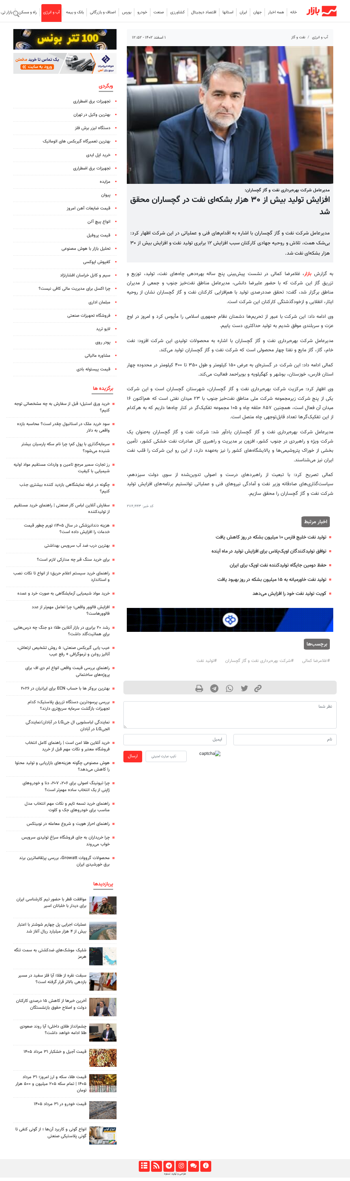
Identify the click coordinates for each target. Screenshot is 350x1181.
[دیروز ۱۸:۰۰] (103, 1032)
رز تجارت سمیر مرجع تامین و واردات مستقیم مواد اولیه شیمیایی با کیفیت (62, 468)
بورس (126, 12)
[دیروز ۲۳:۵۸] (103, 956)
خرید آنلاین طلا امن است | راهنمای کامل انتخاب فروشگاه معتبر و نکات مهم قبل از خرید (67, 746)
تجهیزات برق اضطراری (91, 101)
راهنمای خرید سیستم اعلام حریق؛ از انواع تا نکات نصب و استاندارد (61, 576)
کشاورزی (177, 12)
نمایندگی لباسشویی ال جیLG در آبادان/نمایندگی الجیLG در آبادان (68, 725)
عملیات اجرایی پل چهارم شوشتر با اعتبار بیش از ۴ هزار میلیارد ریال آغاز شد (51, 928)
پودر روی (102, 342)
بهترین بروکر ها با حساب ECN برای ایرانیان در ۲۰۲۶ (65, 688)
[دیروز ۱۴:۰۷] (103, 1083)
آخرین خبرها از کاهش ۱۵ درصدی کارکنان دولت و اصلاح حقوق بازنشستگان (51, 1004)
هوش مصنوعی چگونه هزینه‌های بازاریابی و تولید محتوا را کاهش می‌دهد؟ (62, 766)
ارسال (133, 756)
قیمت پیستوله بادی (93, 369)
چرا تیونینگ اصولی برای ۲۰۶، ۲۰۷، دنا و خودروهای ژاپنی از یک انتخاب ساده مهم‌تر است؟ (66, 786)
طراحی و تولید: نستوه (175, 1174)
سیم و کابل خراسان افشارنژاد (85, 275)
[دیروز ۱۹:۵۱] (103, 1007)
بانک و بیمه (75, 12)
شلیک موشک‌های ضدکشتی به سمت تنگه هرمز (50, 953)
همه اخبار (276, 12)
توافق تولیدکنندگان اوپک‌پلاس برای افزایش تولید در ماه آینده (269, 551)
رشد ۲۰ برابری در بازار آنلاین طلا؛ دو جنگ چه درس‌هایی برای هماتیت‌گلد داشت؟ (62, 631)
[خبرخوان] (156, 1166)
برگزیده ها (103, 388)
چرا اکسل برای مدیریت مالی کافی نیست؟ (74, 288)
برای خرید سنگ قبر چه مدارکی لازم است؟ (73, 559)
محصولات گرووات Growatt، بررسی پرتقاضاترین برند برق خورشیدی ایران (64, 861)
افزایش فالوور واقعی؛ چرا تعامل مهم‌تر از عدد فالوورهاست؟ (71, 610)
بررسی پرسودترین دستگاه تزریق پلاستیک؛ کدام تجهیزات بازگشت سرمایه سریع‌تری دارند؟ (69, 705)
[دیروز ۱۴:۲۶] (103, 905)
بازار (307, 274)
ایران (243, 12)
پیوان (105, 195)
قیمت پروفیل (98, 235)
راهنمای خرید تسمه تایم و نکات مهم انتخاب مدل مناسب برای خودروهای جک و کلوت (67, 807)
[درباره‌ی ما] (205, 1166)
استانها (228, 12)
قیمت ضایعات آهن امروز (88, 208)
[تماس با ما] (193, 1166)
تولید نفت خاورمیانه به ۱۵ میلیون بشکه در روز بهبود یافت (271, 580)
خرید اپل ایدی (98, 155)
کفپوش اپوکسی (96, 262)
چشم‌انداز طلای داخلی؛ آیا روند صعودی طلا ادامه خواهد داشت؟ (53, 1029)
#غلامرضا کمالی (316, 660)
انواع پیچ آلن (99, 221)
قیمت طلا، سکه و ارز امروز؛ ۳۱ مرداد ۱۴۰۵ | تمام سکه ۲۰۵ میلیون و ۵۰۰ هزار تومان (50, 1084)
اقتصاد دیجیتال (203, 12)
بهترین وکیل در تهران (91, 114)
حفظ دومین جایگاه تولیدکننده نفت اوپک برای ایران (278, 565)
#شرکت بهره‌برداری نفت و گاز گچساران (259, 660)
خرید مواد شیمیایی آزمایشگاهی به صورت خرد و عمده (63, 593)
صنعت (158, 12)
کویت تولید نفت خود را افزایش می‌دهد (289, 594)
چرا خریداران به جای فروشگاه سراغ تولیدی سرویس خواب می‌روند (66, 840)
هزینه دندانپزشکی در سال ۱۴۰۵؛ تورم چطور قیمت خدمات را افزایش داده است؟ (67, 528)
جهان (257, 12)
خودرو (142, 12)
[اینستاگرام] (181, 1166)
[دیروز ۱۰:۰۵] (103, 1110)
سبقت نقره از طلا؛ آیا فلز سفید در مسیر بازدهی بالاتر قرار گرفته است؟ (52, 979)
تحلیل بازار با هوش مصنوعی (86, 248)
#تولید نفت (207, 660)
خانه (293, 12)
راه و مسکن (27, 12)
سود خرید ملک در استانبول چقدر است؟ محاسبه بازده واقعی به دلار (63, 427)
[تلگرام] (168, 1166)
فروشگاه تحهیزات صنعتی (88, 315)
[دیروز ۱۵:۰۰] (103, 982)
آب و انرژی (51, 12)
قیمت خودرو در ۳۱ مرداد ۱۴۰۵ (60, 1104)
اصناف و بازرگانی (103, 12)
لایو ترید (103, 329)
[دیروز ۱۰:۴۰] (103, 931)
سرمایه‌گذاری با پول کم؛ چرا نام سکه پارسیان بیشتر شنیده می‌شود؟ (65, 447)
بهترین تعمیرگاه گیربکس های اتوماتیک (76, 141)
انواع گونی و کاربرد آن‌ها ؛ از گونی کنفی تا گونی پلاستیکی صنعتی (50, 1132)
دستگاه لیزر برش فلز (92, 128)
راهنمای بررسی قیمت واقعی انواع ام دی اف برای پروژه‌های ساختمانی (67, 671)
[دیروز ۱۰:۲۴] (103, 1135)
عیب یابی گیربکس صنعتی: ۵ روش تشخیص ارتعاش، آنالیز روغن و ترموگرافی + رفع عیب (63, 651)
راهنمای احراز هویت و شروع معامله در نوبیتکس (68, 823)
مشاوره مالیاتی (97, 355)
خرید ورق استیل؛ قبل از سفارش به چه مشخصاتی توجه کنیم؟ (62, 407)
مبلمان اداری (99, 302)
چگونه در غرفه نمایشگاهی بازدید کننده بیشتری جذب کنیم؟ (64, 488)
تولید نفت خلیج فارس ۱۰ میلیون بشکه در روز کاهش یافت (271, 537)
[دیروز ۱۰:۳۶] (103, 1058)
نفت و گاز (298, 37)
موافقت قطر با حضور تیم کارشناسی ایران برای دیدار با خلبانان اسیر (51, 902)
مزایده (105, 181)
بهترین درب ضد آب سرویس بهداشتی (77, 545)
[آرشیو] (144, 1166)
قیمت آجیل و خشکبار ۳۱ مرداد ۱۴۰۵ (55, 1051)
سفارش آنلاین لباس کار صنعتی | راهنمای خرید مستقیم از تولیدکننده (62, 508)
